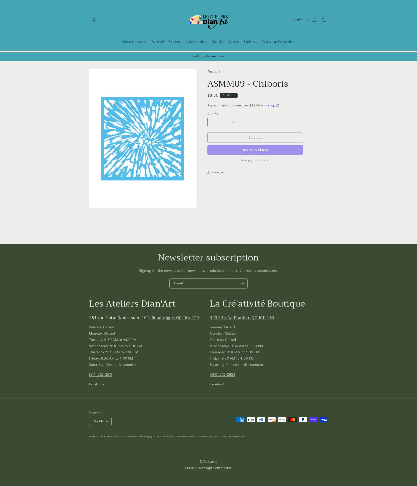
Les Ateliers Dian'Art (111, 436)
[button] (94, 19)
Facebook (96, 384)
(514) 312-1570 (100, 375)
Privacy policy (185, 436)
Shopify (148, 436)
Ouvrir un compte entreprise (208, 468)
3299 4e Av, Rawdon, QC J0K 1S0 (242, 317)
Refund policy (165, 436)
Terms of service (208, 436)
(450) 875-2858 (222, 375)
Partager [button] (217, 172)
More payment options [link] (255, 160)
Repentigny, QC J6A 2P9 (175, 317)
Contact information (233, 436)
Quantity (212, 113)
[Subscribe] (242, 283)
